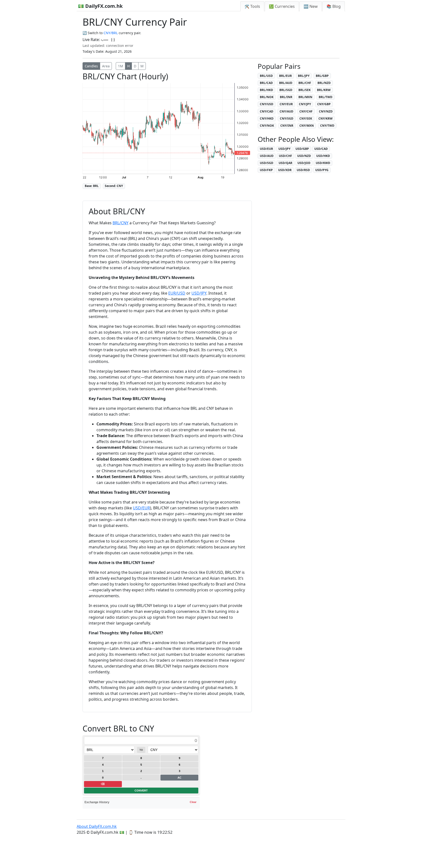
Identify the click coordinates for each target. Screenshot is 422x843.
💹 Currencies (282, 6)
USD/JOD (303, 163)
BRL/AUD (285, 83)
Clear (193, 802)
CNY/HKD (267, 118)
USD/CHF (285, 156)
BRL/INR (286, 97)
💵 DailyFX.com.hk (100, 6)
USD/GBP (302, 149)
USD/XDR (285, 170)
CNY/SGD (286, 118)
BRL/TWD (325, 97)
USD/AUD (267, 156)
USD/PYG (321, 170)
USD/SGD (266, 163)
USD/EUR (141, 508)
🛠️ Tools (252, 6)
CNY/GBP (324, 104)
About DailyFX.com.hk (97, 826)
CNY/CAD (266, 111)
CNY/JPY (305, 104)
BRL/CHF (304, 83)
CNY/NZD (326, 111)
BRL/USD (266, 76)
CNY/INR (286, 125)
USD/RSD (303, 170)
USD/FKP (266, 170)
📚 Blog (334, 6)
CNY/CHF (306, 111)
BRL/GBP (322, 76)
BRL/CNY (120, 223)
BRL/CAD (266, 83)
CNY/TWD (327, 125)
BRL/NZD (324, 83)
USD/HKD (323, 156)
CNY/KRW (325, 118)
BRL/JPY (303, 76)
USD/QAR (285, 163)
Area (106, 66)
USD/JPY (198, 293)
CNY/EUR (286, 104)
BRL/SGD (285, 90)
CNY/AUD (286, 111)
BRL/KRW (324, 90)
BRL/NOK (267, 97)
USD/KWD (323, 163)
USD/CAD (321, 149)
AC (179, 777)
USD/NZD (304, 156)
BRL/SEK (304, 90)
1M (120, 66)
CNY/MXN (306, 125)
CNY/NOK (267, 125)
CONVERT (141, 790)
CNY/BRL (111, 33)
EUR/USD (176, 293)
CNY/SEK (305, 118)
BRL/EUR (285, 76)
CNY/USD (266, 104)
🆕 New (311, 6)
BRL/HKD (266, 90)
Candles (91, 66)
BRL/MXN (305, 97)
